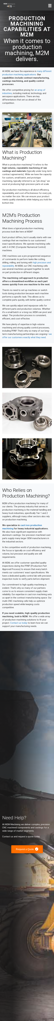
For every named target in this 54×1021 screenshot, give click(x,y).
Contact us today (18, 623)
